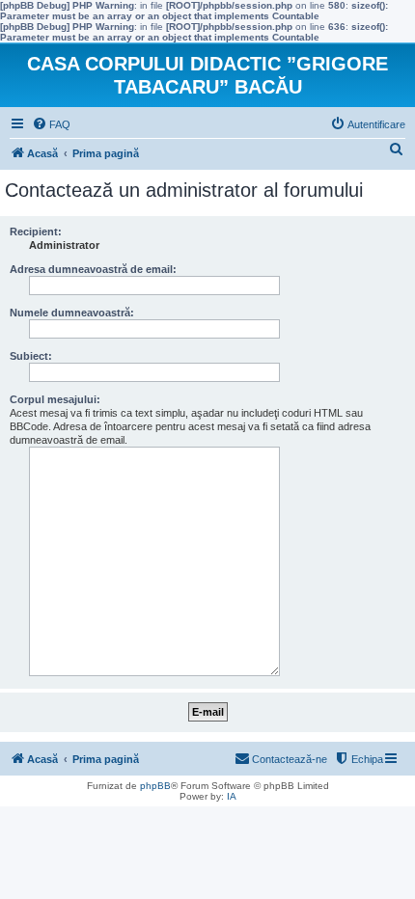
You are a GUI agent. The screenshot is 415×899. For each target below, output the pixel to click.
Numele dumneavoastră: (72, 312)
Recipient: (36, 231)
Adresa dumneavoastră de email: (93, 269)
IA (231, 796)
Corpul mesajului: (55, 399)
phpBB (155, 785)
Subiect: (31, 356)
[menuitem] (51, 124)
